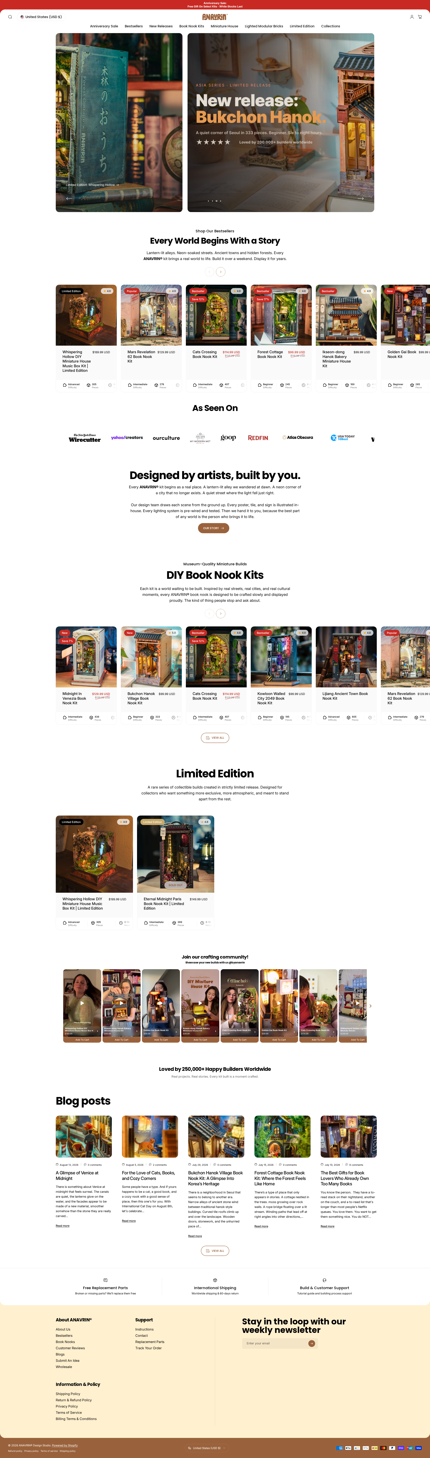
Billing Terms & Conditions (76, 1419)
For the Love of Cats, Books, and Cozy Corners (148, 1175)
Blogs (60, 1354)
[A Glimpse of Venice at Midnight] (84, 1137)
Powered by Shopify (65, 1445)
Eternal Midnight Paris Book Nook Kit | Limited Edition (164, 903)
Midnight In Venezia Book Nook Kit (74, 698)
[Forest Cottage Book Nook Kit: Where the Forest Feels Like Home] (282, 1137)
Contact (141, 1336)
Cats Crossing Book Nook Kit (205, 354)
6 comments (356, 1164)
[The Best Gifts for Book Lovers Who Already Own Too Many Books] (349, 1137)
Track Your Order (148, 1348)
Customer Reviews (70, 1348)
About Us (63, 1329)
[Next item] (370, 1006)
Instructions (144, 1329)
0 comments (95, 1164)
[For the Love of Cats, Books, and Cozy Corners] (150, 1137)
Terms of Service (69, 1413)
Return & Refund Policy (74, 1400)
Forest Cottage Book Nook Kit (270, 354)
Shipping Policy (68, 1394)
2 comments (160, 1164)
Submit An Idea (67, 1361)
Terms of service (49, 1451)
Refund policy (15, 1451)
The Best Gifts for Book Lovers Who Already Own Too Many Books (345, 1178)
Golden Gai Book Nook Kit (402, 354)
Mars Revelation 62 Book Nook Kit (141, 356)
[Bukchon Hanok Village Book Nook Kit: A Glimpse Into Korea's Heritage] (216, 1137)
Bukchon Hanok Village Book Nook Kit (141, 698)
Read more (62, 1225)
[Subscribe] (311, 1343)
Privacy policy (31, 1451)
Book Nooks (65, 1342)
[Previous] (69, 198)
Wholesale (64, 1367)
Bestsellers (64, 1336)
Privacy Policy (67, 1406)
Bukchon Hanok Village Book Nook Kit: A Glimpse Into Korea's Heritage (215, 1178)
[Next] (360, 198)
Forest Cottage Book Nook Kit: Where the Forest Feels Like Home (280, 1178)
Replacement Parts (149, 1342)
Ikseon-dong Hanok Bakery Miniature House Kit (337, 359)
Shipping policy (68, 1451)
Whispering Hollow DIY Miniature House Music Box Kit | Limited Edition (77, 361)
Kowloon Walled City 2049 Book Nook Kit (271, 698)
